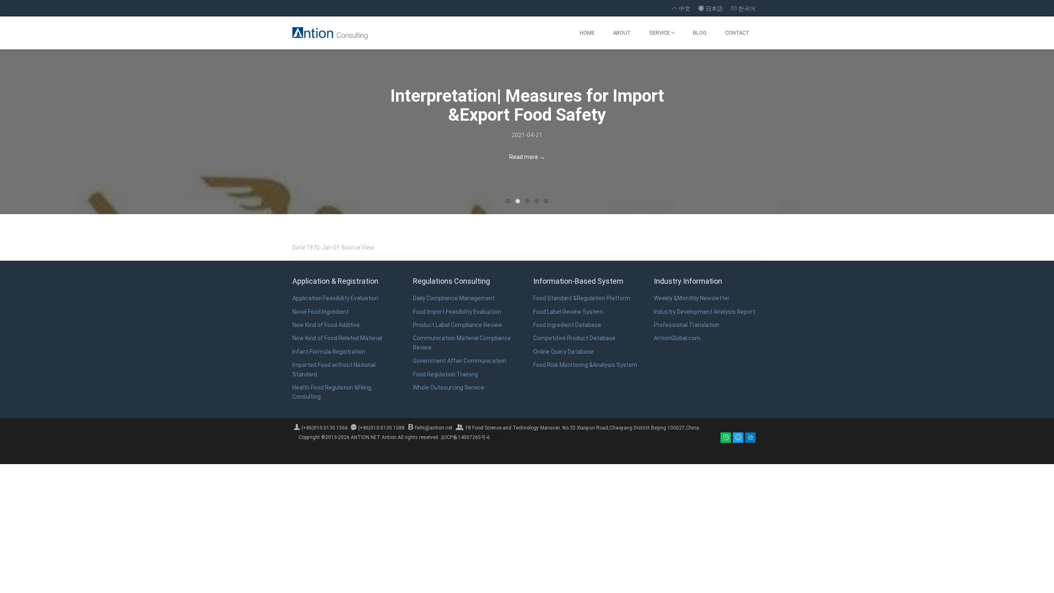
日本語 (711, 8)
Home (587, 33)
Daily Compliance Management (454, 298)
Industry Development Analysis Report (704, 311)
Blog (700, 33)
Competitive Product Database (574, 338)
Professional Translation (686, 325)
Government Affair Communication (459, 360)
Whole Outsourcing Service (448, 387)
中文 (681, 8)
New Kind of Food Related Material (337, 338)
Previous (59, 134)
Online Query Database (563, 351)
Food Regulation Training (445, 374)
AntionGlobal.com (677, 338)
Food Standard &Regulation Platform (581, 298)
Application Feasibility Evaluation (335, 298)
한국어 (743, 8)
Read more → (527, 157)
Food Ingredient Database (567, 325)
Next (995, 134)
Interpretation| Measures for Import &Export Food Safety (527, 105)
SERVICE (660, 33)
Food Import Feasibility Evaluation (457, 311)
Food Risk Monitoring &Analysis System (585, 365)
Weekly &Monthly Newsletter (692, 298)
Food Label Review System (568, 311)
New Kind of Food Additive (326, 325)
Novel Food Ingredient (320, 311)
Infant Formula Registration (328, 351)
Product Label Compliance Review (457, 325)
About (622, 33)
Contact (737, 33)
